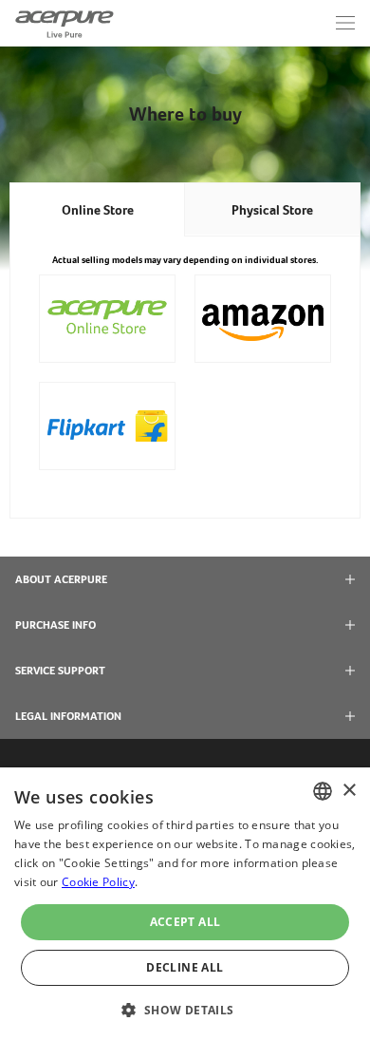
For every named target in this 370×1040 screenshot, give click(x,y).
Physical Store (272, 209)
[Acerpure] (64, 23)
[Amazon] (262, 318)
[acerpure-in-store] (107, 318)
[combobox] (322, 791)
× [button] (349, 791)
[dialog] (185, 903)
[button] (184, 1008)
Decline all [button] (184, 967)
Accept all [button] (185, 922)
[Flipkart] (107, 426)
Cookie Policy (98, 882)
